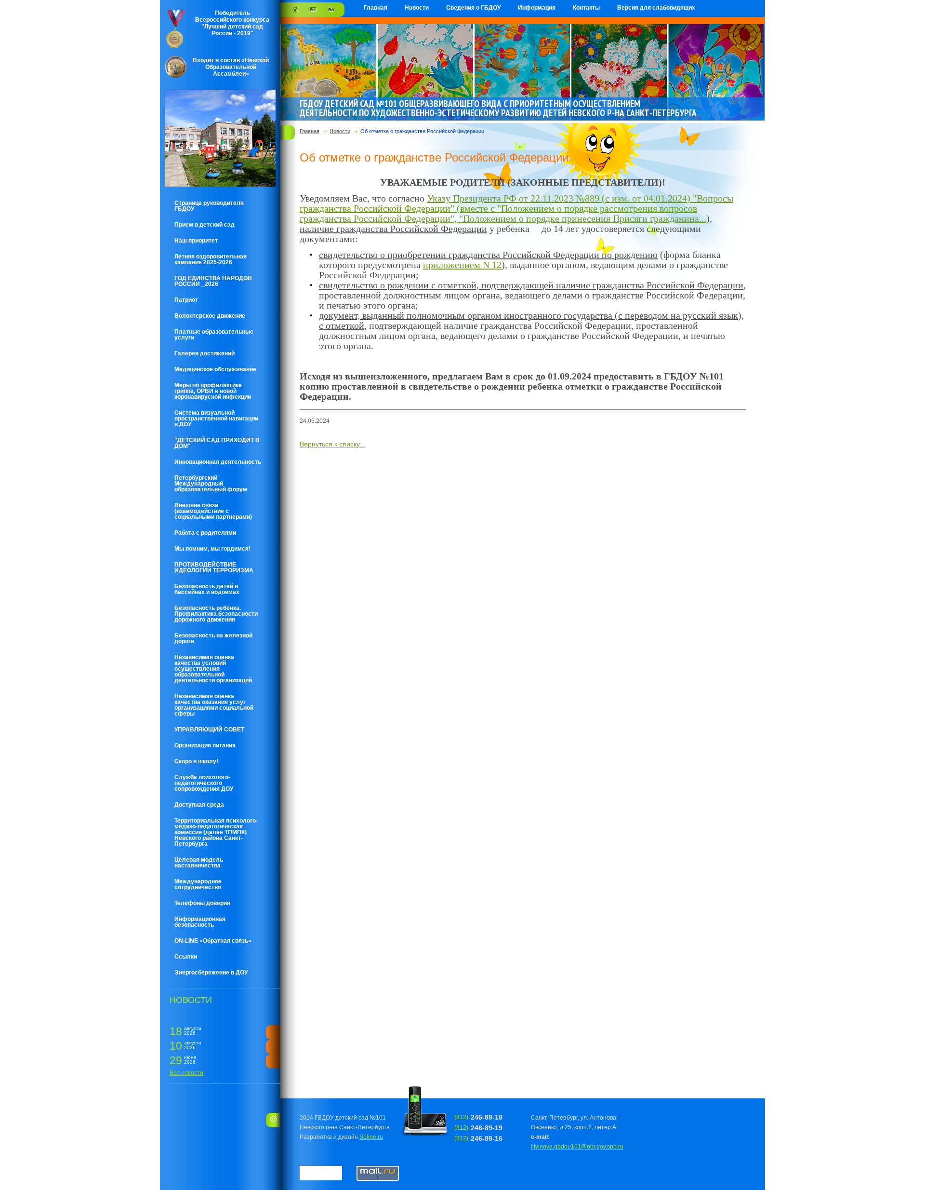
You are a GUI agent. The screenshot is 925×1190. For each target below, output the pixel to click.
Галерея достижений (204, 353)
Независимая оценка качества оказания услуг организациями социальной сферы (213, 705)
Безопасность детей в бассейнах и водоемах (206, 589)
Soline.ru (371, 1137)
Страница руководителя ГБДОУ (209, 206)
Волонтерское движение (209, 315)
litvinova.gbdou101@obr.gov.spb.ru (577, 1146)
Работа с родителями (205, 532)
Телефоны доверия (202, 903)
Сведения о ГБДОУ (473, 7)
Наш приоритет (196, 240)
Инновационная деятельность (217, 462)
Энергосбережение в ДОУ (211, 972)
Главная (375, 7)
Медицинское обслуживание (215, 369)
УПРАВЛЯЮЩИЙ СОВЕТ (209, 729)
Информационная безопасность (199, 922)
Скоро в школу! (196, 761)
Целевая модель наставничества (198, 862)
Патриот (186, 300)
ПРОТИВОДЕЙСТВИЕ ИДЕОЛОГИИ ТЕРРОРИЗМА (213, 567)
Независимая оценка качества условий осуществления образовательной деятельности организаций (213, 669)
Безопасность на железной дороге (213, 638)
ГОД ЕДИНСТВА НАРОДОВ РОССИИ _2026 (213, 281)
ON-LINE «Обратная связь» (212, 940)
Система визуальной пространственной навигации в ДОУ (216, 418)
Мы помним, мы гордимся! (212, 548)
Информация (536, 7)
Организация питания (205, 745)
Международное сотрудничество (198, 884)
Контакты (586, 7)
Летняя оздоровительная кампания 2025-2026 (210, 259)
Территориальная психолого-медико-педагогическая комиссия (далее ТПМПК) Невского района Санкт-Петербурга (216, 832)
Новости (417, 7)
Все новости (186, 1072)
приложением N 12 (462, 264)
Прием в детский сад (204, 224)
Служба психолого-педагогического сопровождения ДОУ (203, 783)
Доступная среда (199, 804)
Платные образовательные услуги (213, 334)
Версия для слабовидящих (656, 7)
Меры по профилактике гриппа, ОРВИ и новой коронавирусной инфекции (212, 391)
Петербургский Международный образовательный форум (210, 483)
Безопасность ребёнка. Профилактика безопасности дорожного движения (216, 614)
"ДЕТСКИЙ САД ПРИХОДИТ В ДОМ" (217, 443)
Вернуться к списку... (332, 444)
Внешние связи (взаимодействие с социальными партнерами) (213, 511)
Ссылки (185, 956)
